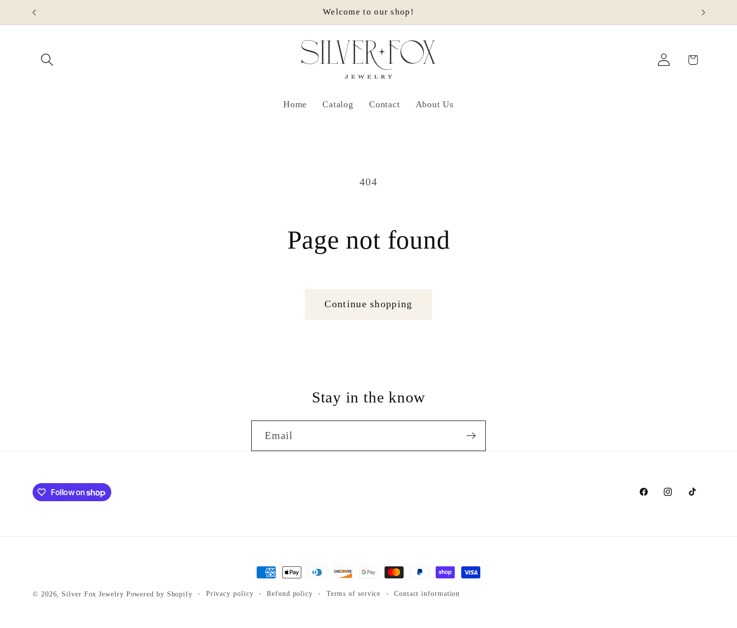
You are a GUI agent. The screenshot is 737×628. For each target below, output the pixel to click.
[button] (47, 60)
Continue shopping (368, 304)
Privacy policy (230, 593)
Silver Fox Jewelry (92, 594)
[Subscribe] (471, 436)
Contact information (427, 593)
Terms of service (353, 593)
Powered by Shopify (159, 594)
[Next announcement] (703, 12)
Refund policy (290, 593)
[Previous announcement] (34, 12)
